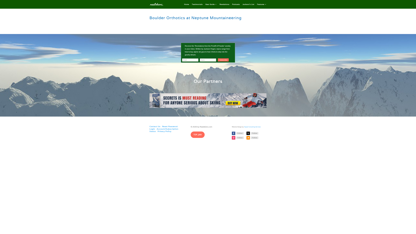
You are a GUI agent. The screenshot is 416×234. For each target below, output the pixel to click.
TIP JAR (198, 134)
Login (152, 129)
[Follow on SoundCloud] (248, 138)
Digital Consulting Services (252, 127)
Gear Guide (210, 4)
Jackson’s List (248, 4)
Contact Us (155, 126)
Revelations (224, 4)
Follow (239, 133)
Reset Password (170, 126)
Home (186, 4)
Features (260, 4)
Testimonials (197, 4)
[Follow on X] (248, 133)
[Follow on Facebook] (233, 133)
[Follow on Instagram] (233, 138)
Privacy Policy (164, 131)
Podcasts (236, 4)
